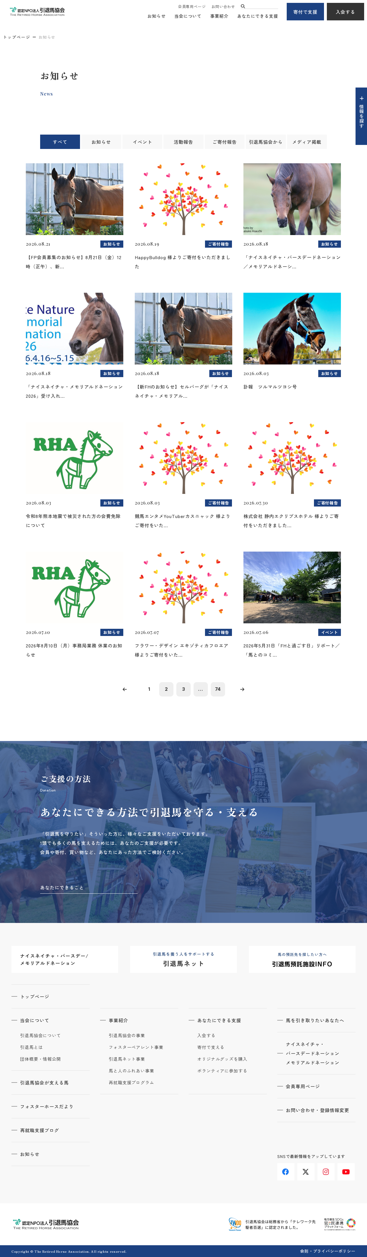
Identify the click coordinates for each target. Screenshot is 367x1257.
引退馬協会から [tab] (266, 141)
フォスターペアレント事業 (136, 1047)
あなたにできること (62, 887)
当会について (188, 16)
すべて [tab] (60, 141)
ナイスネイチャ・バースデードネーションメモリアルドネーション (312, 1053)
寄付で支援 (305, 11)
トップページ (16, 37)
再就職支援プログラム (131, 1082)
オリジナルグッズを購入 (222, 1059)
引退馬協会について (40, 1035)
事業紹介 (219, 16)
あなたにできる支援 (257, 16)
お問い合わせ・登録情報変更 (317, 1110)
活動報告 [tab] (183, 141)
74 (218, 689)
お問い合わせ (223, 6)
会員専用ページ (192, 6)
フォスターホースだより (47, 1106)
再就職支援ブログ (39, 1130)
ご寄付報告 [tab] (224, 141)
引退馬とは (31, 1047)
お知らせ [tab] (101, 141)
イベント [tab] (142, 141)
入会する (345, 11)
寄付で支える (211, 1047)
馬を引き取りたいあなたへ (315, 1020)
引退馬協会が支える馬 (44, 1082)
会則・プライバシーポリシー (328, 1251)
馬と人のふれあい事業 (131, 1071)
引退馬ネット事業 (127, 1059)
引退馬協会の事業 (127, 1035)
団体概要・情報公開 (40, 1059)
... (200, 689)
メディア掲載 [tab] (306, 141)
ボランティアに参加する (222, 1071)
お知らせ (156, 16)
